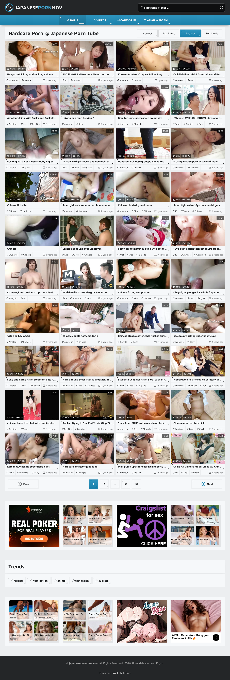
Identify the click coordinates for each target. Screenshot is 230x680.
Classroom (201, 254)
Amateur (76, 80)
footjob (18, 580)
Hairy (192, 342)
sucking (103, 580)
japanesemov (38, 7)
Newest (147, 33)
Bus (201, 124)
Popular (190, 33)
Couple (137, 80)
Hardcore (26, 211)
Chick (201, 429)
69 (65, 298)
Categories (128, 20)
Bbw (191, 80)
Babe (80, 124)
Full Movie (212, 33)
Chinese (27, 80)
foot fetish (82, 580)
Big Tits (36, 124)
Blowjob (137, 124)
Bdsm (76, 167)
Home (74, 20)
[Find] (221, 7)
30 (125, 484)
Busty (135, 342)
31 (136, 484)
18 (65, 80)
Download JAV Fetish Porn (115, 672)
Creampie (194, 167)
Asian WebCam (157, 20)
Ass (24, 124)
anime (61, 580)
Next (209, 484)
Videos (101, 20)
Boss (76, 254)
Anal (66, 254)
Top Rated (169, 33)
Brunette (13, 80)
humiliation (40, 580)
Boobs (186, 211)
